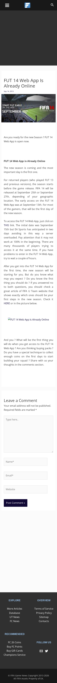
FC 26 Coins (14, 642)
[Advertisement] (28, 35)
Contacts (44, 621)
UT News (15, 617)
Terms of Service (43, 608)
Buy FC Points (14, 646)
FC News (14, 621)
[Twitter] (46, 651)
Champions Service (15, 654)
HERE (7, 303)
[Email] (41, 651)
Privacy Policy (44, 613)
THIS (6, 225)
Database (14, 613)
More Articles (14, 608)
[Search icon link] (52, 5)
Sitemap (44, 617)
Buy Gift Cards (15, 650)
